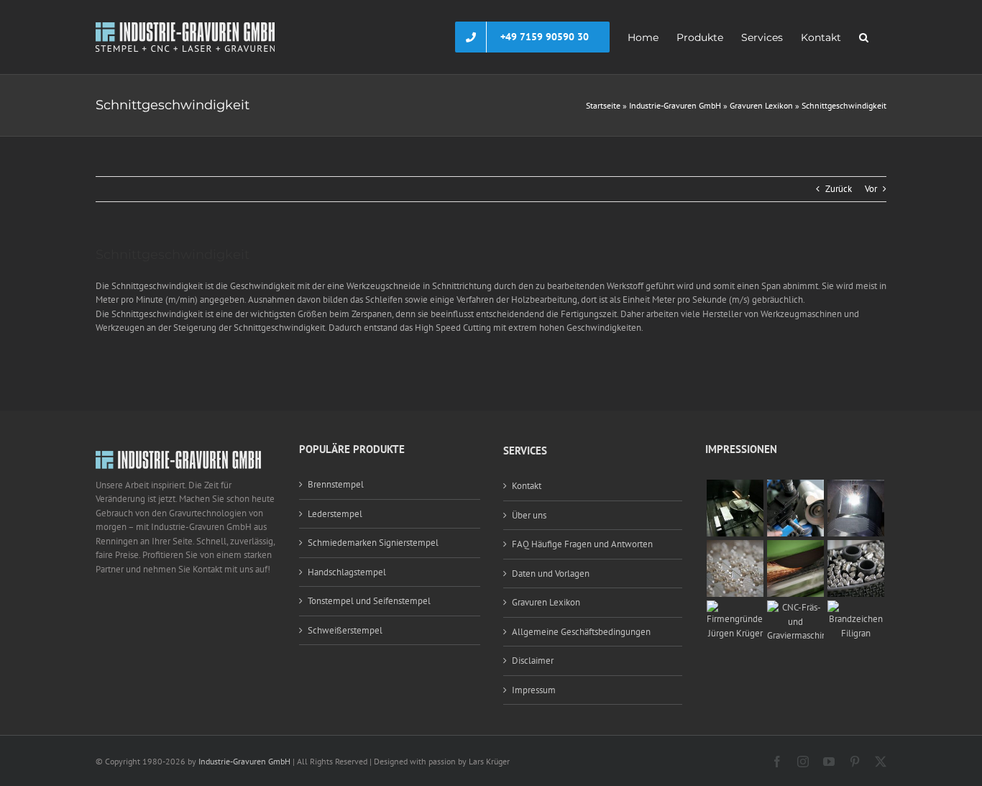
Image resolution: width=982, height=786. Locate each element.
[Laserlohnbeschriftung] (855, 486)
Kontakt (526, 486)
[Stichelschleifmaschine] (795, 486)
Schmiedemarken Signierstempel (373, 542)
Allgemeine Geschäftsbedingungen (581, 632)
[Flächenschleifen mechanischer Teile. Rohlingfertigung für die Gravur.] (795, 547)
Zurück (838, 189)
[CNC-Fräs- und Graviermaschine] (795, 607)
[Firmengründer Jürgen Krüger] (735, 607)
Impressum (534, 690)
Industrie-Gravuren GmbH (675, 105)
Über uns (529, 515)
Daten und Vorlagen (550, 573)
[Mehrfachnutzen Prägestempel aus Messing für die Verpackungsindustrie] (735, 547)
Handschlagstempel (347, 572)
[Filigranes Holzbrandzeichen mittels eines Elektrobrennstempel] (855, 607)
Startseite (603, 105)
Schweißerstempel (345, 630)
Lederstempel (335, 514)
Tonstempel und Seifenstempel (369, 601)
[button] (863, 37)
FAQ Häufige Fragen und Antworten (582, 544)
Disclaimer (533, 660)
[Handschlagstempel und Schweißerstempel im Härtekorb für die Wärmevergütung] (855, 547)
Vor (871, 189)
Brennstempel (336, 484)
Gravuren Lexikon (761, 105)
